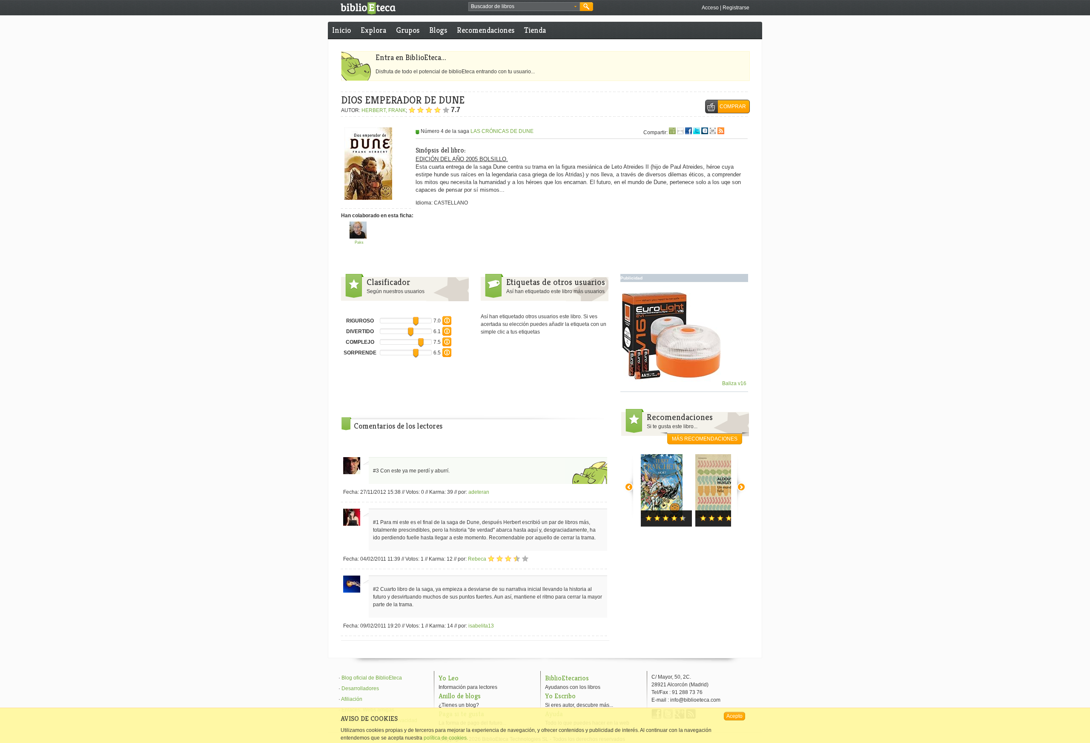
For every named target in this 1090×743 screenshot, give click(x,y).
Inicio (341, 30)
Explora (373, 30)
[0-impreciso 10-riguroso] (446, 323)
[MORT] (666, 490)
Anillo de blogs (460, 695)
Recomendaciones (485, 30)
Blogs (438, 30)
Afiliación (351, 699)
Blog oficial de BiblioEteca (371, 678)
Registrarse (736, 8)
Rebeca (477, 559)
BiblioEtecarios (567, 678)
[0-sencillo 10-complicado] (446, 345)
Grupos (407, 30)
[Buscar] (586, 6)
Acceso (710, 8)
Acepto (734, 716)
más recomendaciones (704, 439)
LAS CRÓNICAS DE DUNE (502, 131)
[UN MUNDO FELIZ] (720, 490)
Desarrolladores (360, 688)
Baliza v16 (733, 383)
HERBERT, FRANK (383, 110)
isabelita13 (481, 626)
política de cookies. (446, 738)
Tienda (535, 30)
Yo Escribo (560, 695)
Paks (359, 242)
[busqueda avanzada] (575, 7)
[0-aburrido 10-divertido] (446, 334)
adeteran (478, 492)
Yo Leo (449, 678)
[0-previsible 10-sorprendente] (446, 355)
